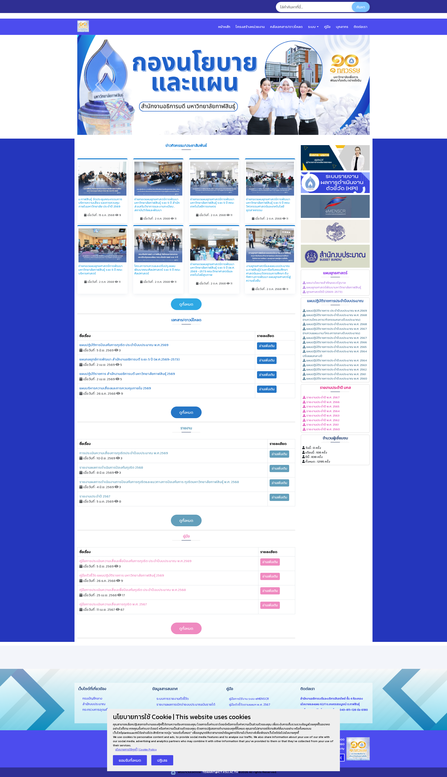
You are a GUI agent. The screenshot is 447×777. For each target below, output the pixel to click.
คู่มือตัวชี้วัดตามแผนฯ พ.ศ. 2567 (249, 704)
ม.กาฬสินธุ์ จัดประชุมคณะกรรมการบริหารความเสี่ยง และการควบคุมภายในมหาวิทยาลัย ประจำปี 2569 (100, 203)
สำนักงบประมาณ (93, 704)
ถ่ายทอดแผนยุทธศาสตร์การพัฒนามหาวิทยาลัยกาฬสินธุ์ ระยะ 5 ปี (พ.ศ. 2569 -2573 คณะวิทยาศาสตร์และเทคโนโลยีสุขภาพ (212, 269)
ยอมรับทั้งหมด (130, 760)
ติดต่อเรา (360, 26)
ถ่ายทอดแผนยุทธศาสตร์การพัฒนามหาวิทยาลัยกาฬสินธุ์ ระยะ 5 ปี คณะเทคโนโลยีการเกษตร (212, 203)
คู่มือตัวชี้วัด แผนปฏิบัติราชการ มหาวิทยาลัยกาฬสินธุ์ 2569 (121, 575)
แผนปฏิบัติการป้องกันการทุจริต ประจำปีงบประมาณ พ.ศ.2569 (123, 344)
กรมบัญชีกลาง (92, 698)
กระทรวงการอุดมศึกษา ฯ (99, 709)
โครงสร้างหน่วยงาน (250, 26)
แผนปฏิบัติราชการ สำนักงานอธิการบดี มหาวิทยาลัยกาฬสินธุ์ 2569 (127, 373)
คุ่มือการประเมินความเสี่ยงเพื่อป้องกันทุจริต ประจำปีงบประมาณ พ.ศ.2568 (132, 589)
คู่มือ (327, 26)
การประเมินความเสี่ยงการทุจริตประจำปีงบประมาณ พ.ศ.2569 (123, 453)
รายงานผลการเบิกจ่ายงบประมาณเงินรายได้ (185, 704)
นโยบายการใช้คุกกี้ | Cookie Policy (136, 749)
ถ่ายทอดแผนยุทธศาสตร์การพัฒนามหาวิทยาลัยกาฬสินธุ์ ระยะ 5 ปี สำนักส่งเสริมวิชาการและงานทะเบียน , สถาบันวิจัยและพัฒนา (157, 204)
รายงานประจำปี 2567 (94, 496)
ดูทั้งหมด (186, 304)
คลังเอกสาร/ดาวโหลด (286, 26)
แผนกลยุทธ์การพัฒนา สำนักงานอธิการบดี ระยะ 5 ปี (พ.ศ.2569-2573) (129, 359)
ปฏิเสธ (162, 760)
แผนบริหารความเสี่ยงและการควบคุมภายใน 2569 (115, 388)
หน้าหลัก (224, 26)
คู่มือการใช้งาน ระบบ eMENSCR (249, 698)
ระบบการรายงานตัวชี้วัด (172, 698)
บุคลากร (342, 26)
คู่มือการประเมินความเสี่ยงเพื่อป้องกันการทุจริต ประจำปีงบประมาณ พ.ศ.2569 (135, 561)
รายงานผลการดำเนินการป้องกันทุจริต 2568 (111, 467)
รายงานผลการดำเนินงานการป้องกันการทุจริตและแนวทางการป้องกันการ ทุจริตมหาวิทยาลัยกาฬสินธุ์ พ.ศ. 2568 (159, 481)
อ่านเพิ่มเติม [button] (266, 345)
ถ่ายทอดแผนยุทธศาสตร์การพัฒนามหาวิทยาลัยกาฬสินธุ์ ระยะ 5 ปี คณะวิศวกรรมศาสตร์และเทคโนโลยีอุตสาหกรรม (268, 204)
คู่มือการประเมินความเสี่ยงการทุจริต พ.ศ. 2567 (113, 604)
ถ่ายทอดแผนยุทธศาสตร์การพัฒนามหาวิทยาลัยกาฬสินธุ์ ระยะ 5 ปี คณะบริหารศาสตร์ (100, 269)
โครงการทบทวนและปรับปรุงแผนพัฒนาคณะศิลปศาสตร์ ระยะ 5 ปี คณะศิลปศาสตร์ (157, 269)
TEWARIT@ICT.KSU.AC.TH (220, 772)
